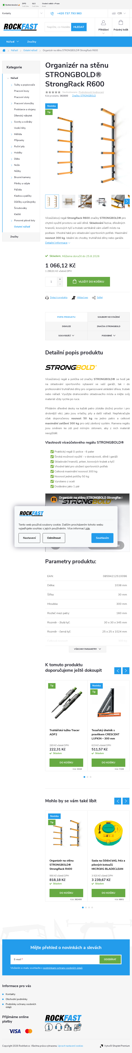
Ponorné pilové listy (24, 220)
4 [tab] (92, 907)
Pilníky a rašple (22, 183)
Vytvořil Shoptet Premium (117, 1045)
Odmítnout (54, 538)
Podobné (107, 335)
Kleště (17, 214)
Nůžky (17, 171)
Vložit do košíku (91, 282)
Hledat (78, 27)
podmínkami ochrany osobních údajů (62, 968)
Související (64, 335)
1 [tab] (84, 777)
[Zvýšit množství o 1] (60, 279)
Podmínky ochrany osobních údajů (21, 1006)
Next (126, 670)
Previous (117, 670)
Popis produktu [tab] (66, 317)
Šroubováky (20, 208)
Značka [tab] (108, 326)
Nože (17, 165)
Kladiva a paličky (22, 196)
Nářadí (14, 78)
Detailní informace (56, 243)
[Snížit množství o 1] (60, 284)
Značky (14, 236)
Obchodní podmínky (16, 999)
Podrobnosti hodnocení (91, 92)
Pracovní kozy (21, 91)
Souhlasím (102, 538)
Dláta (17, 158)
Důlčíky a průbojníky (25, 202)
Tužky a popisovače (24, 84)
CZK (120, 13)
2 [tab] (87, 777)
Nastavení (29, 538)
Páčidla (18, 189)
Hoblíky (18, 152)
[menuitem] (12, 42)
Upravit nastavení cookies (70, 1045)
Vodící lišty (20, 128)
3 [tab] (90, 777)
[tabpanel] (66, 725)
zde (87, 528)
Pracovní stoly (21, 97)
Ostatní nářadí (22, 226)
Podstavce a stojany (25, 109)
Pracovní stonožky (24, 103)
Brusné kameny (22, 177)
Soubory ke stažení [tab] (109, 317)
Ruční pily (19, 146)
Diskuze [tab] (66, 326)
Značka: (84, 95)
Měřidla (18, 134)
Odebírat (110, 959)
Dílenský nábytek (23, 115)
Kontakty (6, 13)
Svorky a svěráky (23, 121)
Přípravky (19, 140)
